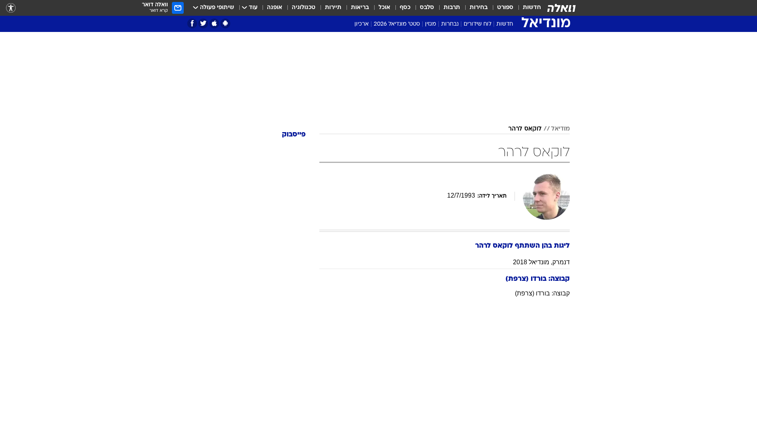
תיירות (333, 8)
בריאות (360, 8)
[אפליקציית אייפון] (214, 23)
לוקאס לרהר (525, 129)
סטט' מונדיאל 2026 (397, 24)
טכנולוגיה (303, 8)
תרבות (452, 8)
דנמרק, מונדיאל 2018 (541, 262)
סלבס (427, 8)
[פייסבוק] (192, 23)
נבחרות (450, 24)
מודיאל (560, 129)
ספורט (505, 8)
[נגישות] (11, 8)
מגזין (430, 24)
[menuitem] (527, 8)
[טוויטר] (203, 23)
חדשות (532, 8)
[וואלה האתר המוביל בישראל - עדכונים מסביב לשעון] (561, 8)
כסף (405, 8)
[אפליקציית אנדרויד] (225, 23)
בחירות (479, 8)
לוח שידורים (477, 24)
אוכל (384, 8)
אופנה (274, 8)
